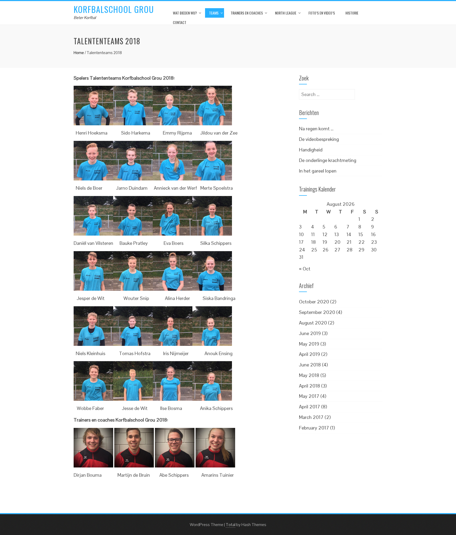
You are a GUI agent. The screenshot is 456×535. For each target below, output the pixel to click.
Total (230, 524)
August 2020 (313, 323)
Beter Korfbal (85, 17)
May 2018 (309, 375)
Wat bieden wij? (185, 13)
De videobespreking (319, 139)
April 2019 (309, 354)
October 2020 (314, 302)
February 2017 (314, 428)
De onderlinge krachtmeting (327, 160)
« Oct (304, 269)
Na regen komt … (316, 129)
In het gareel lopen (317, 171)
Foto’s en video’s (321, 13)
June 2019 (310, 333)
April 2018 (309, 386)
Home (79, 52)
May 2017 (309, 396)
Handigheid (310, 150)
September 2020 (317, 312)
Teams (213, 13)
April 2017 (309, 407)
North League (285, 13)
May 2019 (309, 344)
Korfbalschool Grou (114, 9)
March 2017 (311, 417)
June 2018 (310, 365)
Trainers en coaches (247, 13)
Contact (179, 22)
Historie (351, 13)
